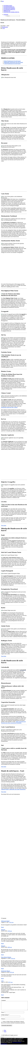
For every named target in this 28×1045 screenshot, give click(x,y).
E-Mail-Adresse (5, 1014)
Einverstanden (15, 1042)
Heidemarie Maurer (5, 971)
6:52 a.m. (11, 922)
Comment (3, 1000)
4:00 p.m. (10, 947)
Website (3, 1018)
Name (3, 1012)
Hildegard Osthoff (5, 921)
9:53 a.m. (12, 972)
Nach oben (3, 525)
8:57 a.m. (10, 982)
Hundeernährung (9, 9)
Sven (3, 28)
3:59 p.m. (10, 931)
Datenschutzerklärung (11, 12)
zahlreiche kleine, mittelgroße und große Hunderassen (13, 789)
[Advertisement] (14, 93)
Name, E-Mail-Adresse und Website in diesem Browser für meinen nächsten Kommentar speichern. (13, 1022)
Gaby (2, 980)
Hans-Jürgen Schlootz (6, 957)
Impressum (6, 10)
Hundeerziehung (8, 6)
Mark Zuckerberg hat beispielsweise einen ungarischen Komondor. (13, 722)
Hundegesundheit (9, 8)
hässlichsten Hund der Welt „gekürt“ (9, 407)
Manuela (3, 929)
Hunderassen (7, 5)
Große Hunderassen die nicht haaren (12, 63)
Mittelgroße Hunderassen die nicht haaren (13, 62)
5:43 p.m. (13, 958)
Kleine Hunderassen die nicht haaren (12, 61)
